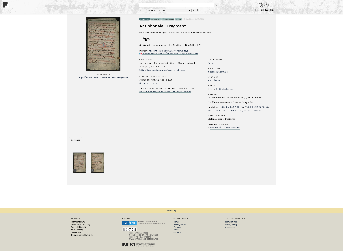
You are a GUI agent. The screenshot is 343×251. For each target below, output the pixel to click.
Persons (177, 227)
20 (267, 107)
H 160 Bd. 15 (234, 110)
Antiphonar (214, 80)
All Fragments (180, 224)
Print (179, 19)
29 (234, 107)
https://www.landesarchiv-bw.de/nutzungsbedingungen (103, 77)
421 (260, 110)
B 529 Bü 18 (258, 107)
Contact (177, 232)
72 (242, 107)
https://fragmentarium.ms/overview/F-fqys (168, 51)
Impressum (230, 227)
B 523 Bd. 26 (225, 107)
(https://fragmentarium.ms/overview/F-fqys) (162, 70)
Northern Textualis (218, 72)
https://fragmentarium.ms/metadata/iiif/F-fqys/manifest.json (170, 53)
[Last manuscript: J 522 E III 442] (197, 10)
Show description (148, 83)
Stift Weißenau (224, 89)
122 (209, 110)
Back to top (171, 211)
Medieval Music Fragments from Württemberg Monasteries (165, 91)
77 (246, 107)
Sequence (75, 140)
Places (177, 230)
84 (249, 107)
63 (238, 107)
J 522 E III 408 (250, 110)
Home (176, 222)
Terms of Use (231, 222)
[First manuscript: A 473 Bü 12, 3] (140, 10)
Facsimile (156, 19)
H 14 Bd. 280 (219, 110)
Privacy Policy (231, 224)
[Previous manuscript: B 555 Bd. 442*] (144, 10)
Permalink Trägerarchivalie (225, 127)
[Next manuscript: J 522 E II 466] (193, 10)
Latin (211, 63)
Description (169, 19)
